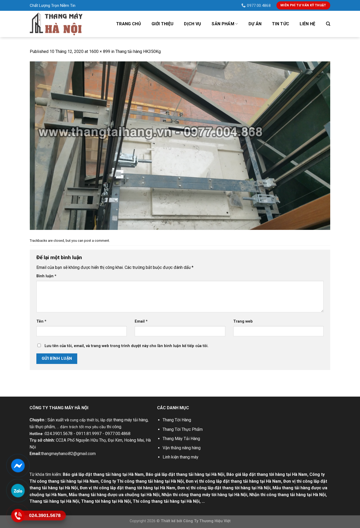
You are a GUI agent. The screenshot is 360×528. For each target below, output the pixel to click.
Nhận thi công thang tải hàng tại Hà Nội (287, 494)
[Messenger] (18, 466)
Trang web (243, 321)
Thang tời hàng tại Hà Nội (106, 501)
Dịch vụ (192, 23)
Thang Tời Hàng (177, 419)
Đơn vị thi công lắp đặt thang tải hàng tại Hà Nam (233, 481)
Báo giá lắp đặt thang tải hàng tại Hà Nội (185, 474)
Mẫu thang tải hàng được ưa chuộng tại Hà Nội (114, 494)
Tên (41, 321)
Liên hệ (307, 23)
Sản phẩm (223, 23)
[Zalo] (18, 491)
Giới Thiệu (162, 23)
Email (141, 321)
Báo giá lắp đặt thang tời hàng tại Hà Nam (266, 474)
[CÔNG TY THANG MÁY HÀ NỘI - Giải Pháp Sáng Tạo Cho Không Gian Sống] (56, 23)
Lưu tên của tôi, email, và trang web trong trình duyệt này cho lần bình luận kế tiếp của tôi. (126, 346)
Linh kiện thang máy (180, 457)
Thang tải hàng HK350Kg (138, 51)
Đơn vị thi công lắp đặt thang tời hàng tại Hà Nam (127, 487)
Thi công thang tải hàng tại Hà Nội (166, 501)
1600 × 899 (99, 51)
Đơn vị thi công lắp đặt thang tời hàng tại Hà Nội (223, 487)
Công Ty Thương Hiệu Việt (207, 521)
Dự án (255, 23)
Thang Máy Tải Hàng (181, 438)
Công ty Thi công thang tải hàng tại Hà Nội (142, 481)
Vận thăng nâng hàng (182, 447)
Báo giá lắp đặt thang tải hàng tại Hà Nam (103, 474)
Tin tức (280, 23)
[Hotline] (18, 516)
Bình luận (46, 276)
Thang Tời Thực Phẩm (183, 429)
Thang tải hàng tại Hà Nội (54, 501)
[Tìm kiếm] (328, 24)
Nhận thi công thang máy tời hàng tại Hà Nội (204, 494)
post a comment (96, 241)
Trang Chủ (128, 23)
